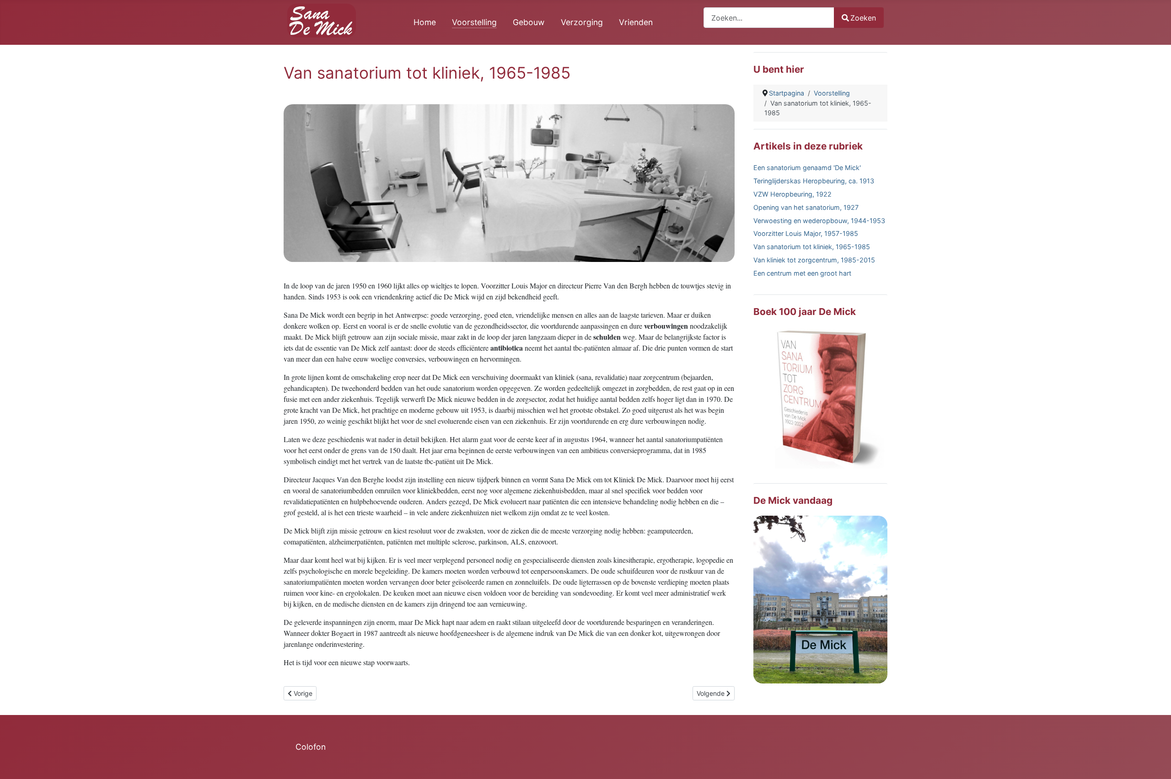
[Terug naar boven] (1155, 762)
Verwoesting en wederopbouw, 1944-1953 (819, 220)
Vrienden (636, 22)
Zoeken (863, 17)
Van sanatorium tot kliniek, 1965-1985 (811, 247)
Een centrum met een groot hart (802, 273)
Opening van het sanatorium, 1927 (806, 207)
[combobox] (769, 17)
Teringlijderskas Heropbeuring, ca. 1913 (813, 181)
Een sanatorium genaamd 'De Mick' (807, 167)
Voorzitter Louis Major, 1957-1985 (805, 233)
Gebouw (528, 22)
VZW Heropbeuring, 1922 (792, 194)
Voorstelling (474, 22)
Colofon (310, 747)
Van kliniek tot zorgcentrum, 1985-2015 (814, 260)
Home (425, 22)
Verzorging (582, 22)
